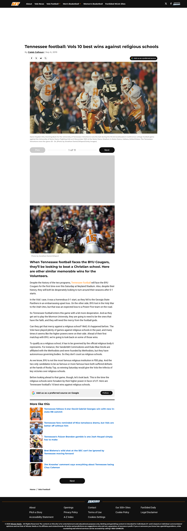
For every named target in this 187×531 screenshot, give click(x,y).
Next (106, 150)
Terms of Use (95, 512)
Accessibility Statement (41, 517)
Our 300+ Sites (123, 507)
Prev (37, 150)
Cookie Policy (122, 512)
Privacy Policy (71, 512)
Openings (68, 507)
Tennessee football (81, 282)
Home (32, 489)
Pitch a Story (35, 512)
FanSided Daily (148, 507)
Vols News (39, 4)
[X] (166, 4)
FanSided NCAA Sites (115, 4)
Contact (92, 507)
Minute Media (16, 524)
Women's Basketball (93, 4)
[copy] (45, 58)
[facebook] (171, 4)
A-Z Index (69, 517)
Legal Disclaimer (149, 512)
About (29, 4)
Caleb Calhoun (36, 52)
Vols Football (44, 489)
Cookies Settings (96, 517)
